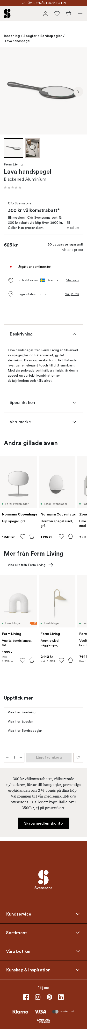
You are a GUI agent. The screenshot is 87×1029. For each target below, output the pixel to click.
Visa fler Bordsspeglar (25, 730)
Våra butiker (18, 951)
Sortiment (16, 932)
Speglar (30, 36)
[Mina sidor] (45, 13)
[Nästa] (78, 92)
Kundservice (18, 914)
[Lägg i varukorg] (32, 536)
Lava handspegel (17, 41)
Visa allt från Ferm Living (27, 565)
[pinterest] (49, 997)
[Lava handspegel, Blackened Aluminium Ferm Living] (43, 90)
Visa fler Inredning (22, 712)
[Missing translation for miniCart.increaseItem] (21, 757)
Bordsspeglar (51, 36)
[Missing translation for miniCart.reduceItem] (7, 757)
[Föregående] (9, 92)
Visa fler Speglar (20, 721)
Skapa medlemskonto (43, 823)
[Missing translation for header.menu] (80, 13)
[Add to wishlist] (23, 536)
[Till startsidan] (7, 13)
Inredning (12, 36)
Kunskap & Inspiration (28, 970)
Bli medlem (73, 225)
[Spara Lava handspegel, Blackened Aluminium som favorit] (78, 757)
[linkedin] (61, 997)
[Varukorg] (68, 13)
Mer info (72, 280)
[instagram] (38, 997)
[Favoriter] (57, 13)
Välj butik (72, 294)
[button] (12, 187)
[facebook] (26, 997)
